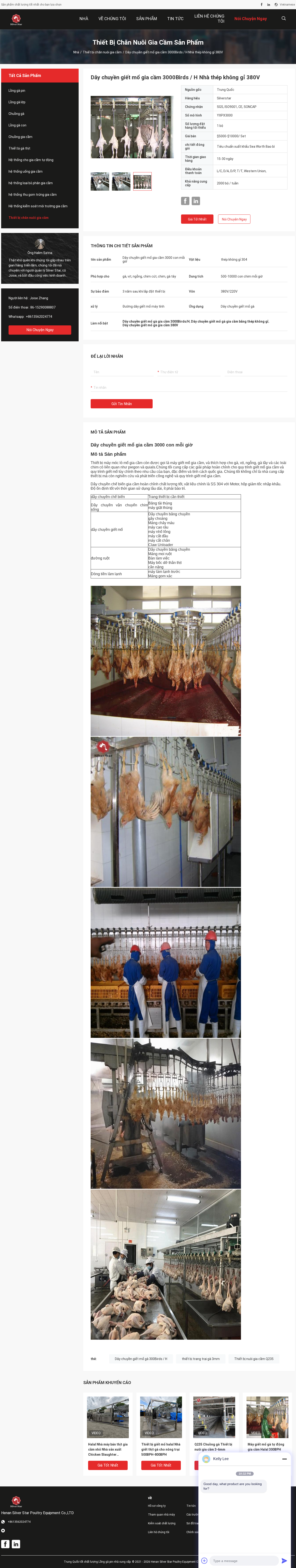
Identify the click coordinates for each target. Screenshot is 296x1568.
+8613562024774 (39, 316)
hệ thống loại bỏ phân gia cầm (31, 183)
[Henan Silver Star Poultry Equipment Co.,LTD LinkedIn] (269, 4)
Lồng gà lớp (17, 102)
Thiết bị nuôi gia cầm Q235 (254, 1359)
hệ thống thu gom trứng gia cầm (33, 194)
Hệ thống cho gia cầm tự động (31, 160)
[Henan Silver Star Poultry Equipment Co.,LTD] (16, 19)
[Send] (284, 1561)
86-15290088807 (43, 307)
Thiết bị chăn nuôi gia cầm (102, 52)
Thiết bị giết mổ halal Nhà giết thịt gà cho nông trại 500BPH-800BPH (160, 1449)
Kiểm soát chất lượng (162, 1523)
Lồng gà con (17, 125)
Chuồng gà (16, 114)
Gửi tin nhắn (121, 404)
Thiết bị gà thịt (19, 148)
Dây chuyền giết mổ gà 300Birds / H (141, 1359)
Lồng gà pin (17, 90)
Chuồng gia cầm (20, 137)
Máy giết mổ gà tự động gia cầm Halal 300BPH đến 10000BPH (266, 1449)
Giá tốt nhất (197, 219)
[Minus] (284, 1459)
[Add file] (204, 1561)
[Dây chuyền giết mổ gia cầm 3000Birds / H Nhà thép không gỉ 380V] (108, 1417)
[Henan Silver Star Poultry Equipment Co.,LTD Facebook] (261, 4)
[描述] (283, 18)
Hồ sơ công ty (157, 1505)
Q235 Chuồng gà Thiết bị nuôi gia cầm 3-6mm (213, 1447)
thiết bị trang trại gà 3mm (201, 1359)
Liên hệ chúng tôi (158, 1532)
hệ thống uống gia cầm (26, 171)
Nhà (76, 52)
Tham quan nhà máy (161, 1514)
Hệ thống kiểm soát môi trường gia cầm (38, 206)
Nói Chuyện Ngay (40, 330)
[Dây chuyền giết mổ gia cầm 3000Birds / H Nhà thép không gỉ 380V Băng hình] (132, 127)
